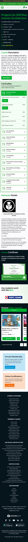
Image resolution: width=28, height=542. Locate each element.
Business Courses (14, 405)
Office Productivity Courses (14, 412)
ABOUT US (4, 506)
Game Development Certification (14, 470)
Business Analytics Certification (14, 467)
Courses (14, 488)
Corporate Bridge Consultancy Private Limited (13, 29)
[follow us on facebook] (6, 520)
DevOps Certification (14, 468)
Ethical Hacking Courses (14, 435)
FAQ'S (18, 510)
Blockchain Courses (14, 438)
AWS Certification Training (14, 473)
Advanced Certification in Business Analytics (14, 450)
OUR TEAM (9, 506)
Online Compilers (12, 3)
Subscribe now (11, 367)
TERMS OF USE (6, 508)
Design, (5, 34)
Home (3, 3)
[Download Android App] (8, 525)
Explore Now (10, 385)
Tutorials (14, 493)
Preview (5, 100)
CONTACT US (22, 506)
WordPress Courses (14, 415)
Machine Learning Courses (14, 430)
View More (14, 310)
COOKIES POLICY (12, 510)
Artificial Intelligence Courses (14, 427)
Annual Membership (14, 495)
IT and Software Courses (14, 407)
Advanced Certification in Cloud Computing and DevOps (14, 448)
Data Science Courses (14, 432)
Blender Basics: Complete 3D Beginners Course (10, 329)
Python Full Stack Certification (14, 458)
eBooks (14, 492)
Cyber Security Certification (14, 478)
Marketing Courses (14, 403)
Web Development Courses (14, 410)
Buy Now (10, 338)
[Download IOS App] (20, 525)
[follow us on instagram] (22, 520)
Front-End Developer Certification (14, 472)
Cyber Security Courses (14, 402)
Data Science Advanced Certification (14, 447)
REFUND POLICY (21, 508)
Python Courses (14, 422)
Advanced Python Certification (14, 452)
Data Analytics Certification (14, 460)
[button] (3, 344)
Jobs (20, 3)
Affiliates (14, 497)
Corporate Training (14, 500)
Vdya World (6, 332)
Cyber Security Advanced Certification (14, 453)
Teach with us (14, 501)
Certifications (14, 490)
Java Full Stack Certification (14, 457)
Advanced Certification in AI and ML (14, 455)
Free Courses (14, 498)
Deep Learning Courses (14, 428)
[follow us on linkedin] (18, 520)
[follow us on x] (10, 520)
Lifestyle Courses (14, 408)
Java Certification (14, 476)
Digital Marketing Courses (14, 413)
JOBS (18, 506)
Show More (6, 78)
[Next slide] (25, 344)
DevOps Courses (14, 425)
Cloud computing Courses (14, 433)
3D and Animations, (11, 34)
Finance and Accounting (14, 400)
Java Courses (14, 423)
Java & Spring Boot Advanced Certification (14, 445)
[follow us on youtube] (14, 520)
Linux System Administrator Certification (14, 480)
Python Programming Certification (14, 475)
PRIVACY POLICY (13, 508)
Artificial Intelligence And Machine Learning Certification (14, 482)
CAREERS (14, 506)
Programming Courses (14, 398)
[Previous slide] (21, 344)
